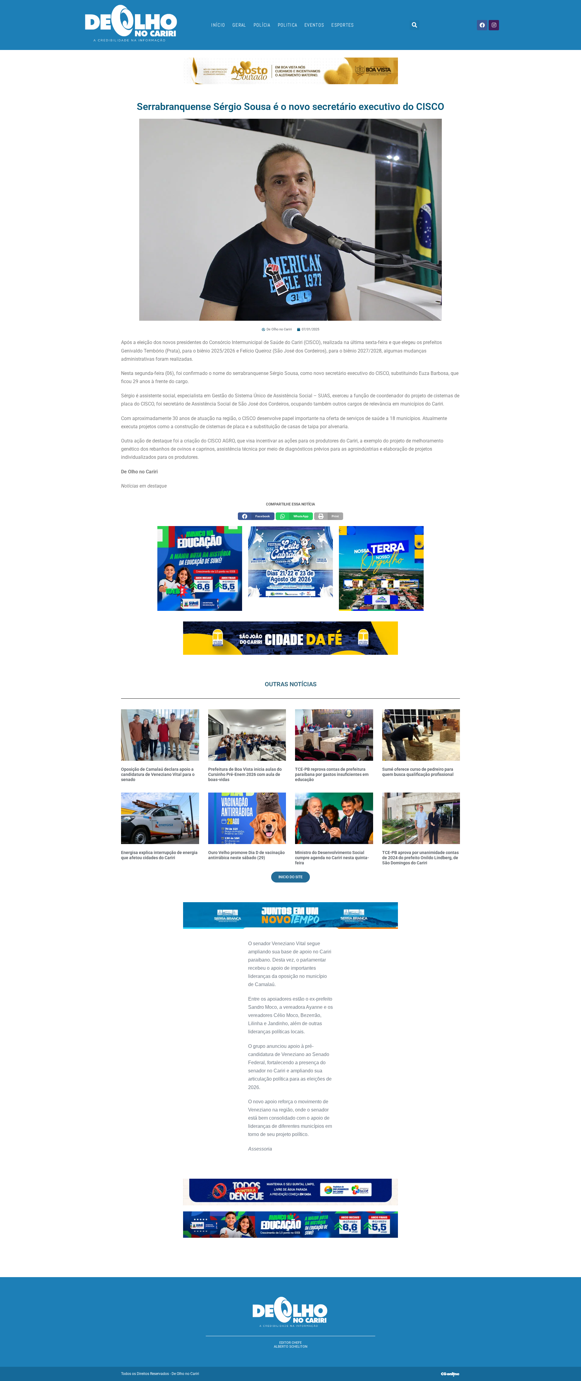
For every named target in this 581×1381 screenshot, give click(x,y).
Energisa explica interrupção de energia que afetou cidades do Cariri (159, 855)
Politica (287, 25)
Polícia (262, 25)
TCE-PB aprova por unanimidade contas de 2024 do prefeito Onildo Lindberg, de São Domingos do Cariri (420, 857)
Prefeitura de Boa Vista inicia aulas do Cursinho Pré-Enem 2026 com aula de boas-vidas (245, 774)
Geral (239, 25)
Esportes (342, 25)
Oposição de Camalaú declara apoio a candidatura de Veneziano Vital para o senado (158, 774)
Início (218, 25)
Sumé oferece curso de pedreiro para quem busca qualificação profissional (418, 772)
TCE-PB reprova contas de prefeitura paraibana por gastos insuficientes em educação (332, 774)
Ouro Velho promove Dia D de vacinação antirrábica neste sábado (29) (246, 855)
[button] (414, 25)
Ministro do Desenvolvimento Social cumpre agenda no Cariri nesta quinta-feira (332, 857)
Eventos (314, 25)
